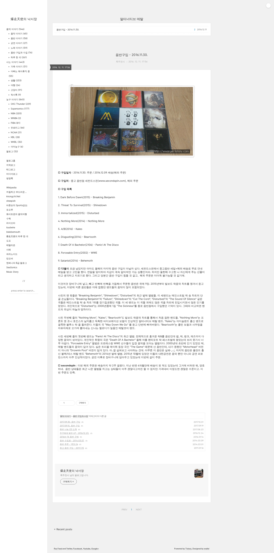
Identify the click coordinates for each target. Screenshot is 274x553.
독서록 (15, 94)
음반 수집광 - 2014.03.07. (72, 440)
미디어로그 (11, 174)
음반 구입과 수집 (21, 52)
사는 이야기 (15, 62)
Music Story (12, 271)
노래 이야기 (18, 47)
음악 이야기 (15, 29)
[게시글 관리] (71, 403)
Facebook (77, 548)
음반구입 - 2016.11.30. (67, 29)
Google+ (95, 548)
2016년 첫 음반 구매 (69, 436)
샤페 (8, 249)
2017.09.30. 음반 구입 (70, 422)
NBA (16, 113)
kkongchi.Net (13, 196)
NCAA (16, 132)
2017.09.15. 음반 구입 (70, 425)
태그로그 (10, 169)
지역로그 (10, 165)
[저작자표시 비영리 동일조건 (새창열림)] (93, 403)
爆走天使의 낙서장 (24, 19)
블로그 (12, 151)
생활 (16, 80)
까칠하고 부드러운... (16, 192)
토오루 (9, 209)
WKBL (16, 142)
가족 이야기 (18, 66)
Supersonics (19, 108)
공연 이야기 (18, 43)
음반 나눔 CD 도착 (68, 429)
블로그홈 (10, 160)
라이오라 (10, 223)
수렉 (8, 218)
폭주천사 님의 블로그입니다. (74, 475)
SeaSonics (11, 267)
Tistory (188, 548)
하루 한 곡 (18, 57)
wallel (206, 548)
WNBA (15, 118)
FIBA (15, 122)
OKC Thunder (20, 103)
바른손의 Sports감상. (17, 205)
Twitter (69, 548)
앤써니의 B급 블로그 (16, 263)
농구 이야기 (15, 99)
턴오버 (9, 258)
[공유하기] (67, 403)
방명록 (9, 178)
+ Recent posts (63, 529)
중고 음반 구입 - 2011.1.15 (72, 448)
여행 (15, 85)
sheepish (11, 200)
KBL (15, 137)
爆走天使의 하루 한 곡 (17, 236)
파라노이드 (11, 254)
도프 (8, 240)
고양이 (16, 90)
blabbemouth (13, 231)
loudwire (10, 227)
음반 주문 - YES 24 (69, 444)
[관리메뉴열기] (268, 5)
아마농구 (16, 146)
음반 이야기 (19, 38)
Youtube (86, 548)
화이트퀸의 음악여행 (16, 214)
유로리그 (17, 127)
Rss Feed (58, 548)
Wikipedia (11, 187)
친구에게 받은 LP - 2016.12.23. (74, 433)
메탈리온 (10, 245)
